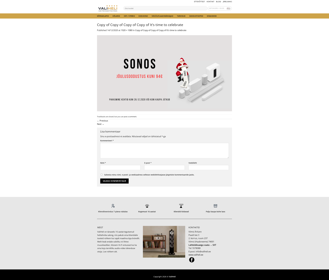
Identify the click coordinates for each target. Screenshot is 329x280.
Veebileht (193, 163)
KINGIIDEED (212, 16)
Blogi (218, 1)
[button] (220, 8)
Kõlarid (116, 16)
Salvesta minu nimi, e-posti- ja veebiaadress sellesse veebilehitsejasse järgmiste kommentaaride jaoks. (149, 174)
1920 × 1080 (126, 30)
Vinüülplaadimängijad (162, 16)
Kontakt (210, 1)
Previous (102, 120)
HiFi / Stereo (129, 16)
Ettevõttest (199, 1)
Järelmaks (227, 1)
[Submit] (205, 8)
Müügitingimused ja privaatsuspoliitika (164, 273)
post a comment (130, 116)
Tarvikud (181, 16)
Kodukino (143, 16)
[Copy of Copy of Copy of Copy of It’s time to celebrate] (164, 72)
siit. (115, 251)
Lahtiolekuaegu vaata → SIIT (202, 245)
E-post (148, 163)
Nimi (103, 163)
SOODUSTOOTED (196, 16)
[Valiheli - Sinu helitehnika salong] (108, 8)
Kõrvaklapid (103, 16)
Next (100, 124)
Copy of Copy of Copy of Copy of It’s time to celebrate (160, 30)
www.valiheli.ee (196, 254)
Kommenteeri (107, 140)
